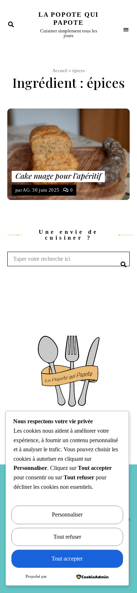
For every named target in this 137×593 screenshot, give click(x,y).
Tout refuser (67, 537)
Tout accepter (67, 558)
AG (26, 190)
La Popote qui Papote (68, 18)
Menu (126, 24)
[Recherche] (122, 259)
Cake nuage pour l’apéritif (58, 175)
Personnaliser (67, 514)
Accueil (60, 70)
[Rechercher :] (68, 259)
